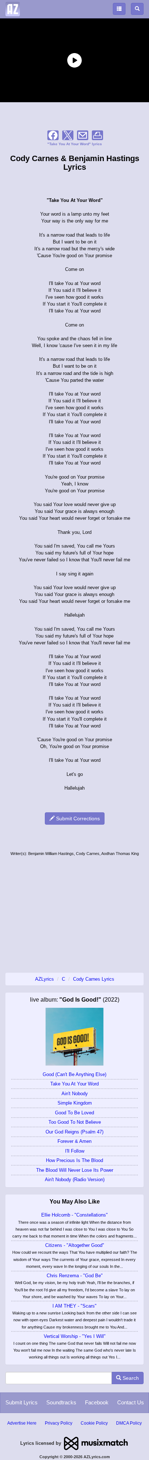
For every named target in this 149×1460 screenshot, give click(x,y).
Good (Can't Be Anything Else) (74, 1074)
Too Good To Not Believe (74, 1122)
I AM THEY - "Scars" (74, 1306)
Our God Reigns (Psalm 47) (74, 1132)
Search (130, 1378)
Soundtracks (61, 1402)
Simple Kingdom (75, 1103)
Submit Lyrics (21, 1402)
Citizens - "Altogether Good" (74, 1245)
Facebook (96, 1402)
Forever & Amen (74, 1141)
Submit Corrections (77, 818)
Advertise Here (22, 1423)
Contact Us (130, 1402)
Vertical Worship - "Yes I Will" (75, 1336)
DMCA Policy (129, 1423)
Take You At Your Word (74, 1084)
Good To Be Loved (74, 1112)
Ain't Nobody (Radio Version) (75, 1179)
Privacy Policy (58, 1423)
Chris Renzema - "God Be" (75, 1275)
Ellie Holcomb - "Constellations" (74, 1215)
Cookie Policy (94, 1423)
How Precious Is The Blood (74, 1160)
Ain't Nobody (74, 1093)
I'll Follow (74, 1151)
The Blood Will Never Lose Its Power (74, 1170)
